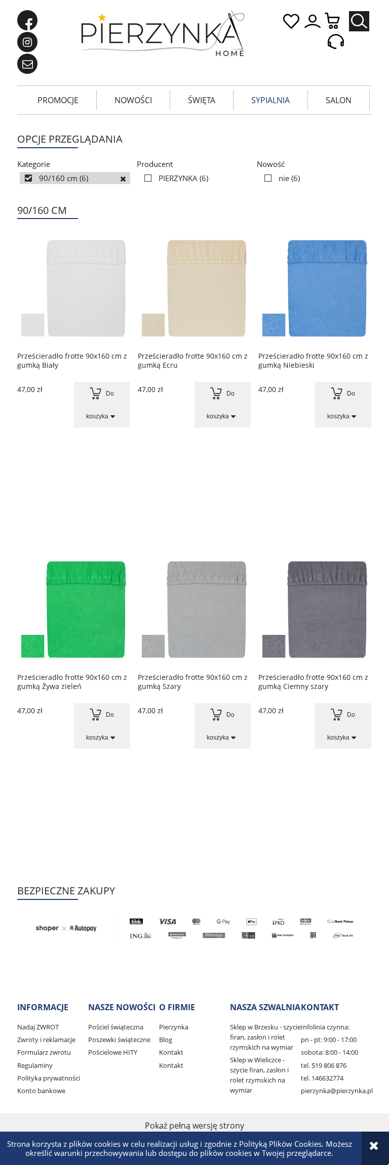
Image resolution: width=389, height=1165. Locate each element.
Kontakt (171, 1052)
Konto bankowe (41, 1090)
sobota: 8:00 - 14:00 (329, 1052)
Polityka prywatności (48, 1078)
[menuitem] (58, 100)
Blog (165, 1039)
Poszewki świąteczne (119, 1039)
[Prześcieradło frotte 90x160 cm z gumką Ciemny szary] (314, 609)
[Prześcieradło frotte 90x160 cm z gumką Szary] (194, 609)
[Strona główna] (163, 33)
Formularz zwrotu (44, 1052)
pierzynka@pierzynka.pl (337, 1090)
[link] (75, 178)
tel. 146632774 (322, 1078)
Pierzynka (173, 1026)
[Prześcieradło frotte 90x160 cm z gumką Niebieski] (314, 288)
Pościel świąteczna (115, 1026)
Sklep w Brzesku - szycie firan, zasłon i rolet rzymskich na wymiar (265, 1037)
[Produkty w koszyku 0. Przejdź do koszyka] (337, 21)
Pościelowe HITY (112, 1052)
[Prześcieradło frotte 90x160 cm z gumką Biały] (73, 288)
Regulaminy (35, 1065)
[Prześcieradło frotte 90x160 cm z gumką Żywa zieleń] (73, 609)
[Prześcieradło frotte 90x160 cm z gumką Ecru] (194, 288)
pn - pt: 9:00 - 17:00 (329, 1039)
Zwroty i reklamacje (46, 1039)
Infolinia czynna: (325, 1026)
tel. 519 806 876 (323, 1065)
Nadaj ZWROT (38, 1026)
